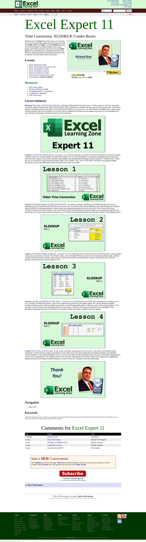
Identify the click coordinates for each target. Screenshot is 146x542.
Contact (41, 11)
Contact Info (105, 517)
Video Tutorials (91, 517)
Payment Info (91, 528)
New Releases (48, 519)
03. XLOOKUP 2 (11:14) (40, 71)
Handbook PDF (36, 91)
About (74, 515)
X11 (40, 14)
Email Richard (106, 528)
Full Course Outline (36, 87)
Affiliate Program (77, 522)
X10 (130, 14)
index (21, 518)
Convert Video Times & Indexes (39, 155)
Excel (29, 14)
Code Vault (47, 528)
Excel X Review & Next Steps (39, 351)
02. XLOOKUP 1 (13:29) (40, 69)
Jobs (73, 521)
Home (16, 11)
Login (31, 517)
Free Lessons (76, 526)
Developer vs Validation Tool (57, 442)
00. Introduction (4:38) (38, 65)
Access (16, 518)
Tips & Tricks (127, 1)
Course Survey (106, 526)
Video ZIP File (36, 89)
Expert (35, 14)
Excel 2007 (115, 3)
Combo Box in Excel (54, 445)
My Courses (32, 521)
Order (89, 515)
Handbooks (90, 519)
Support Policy (106, 519)
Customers (33, 515)
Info (45, 515)
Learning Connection (93, 522)
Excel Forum (127, 3)
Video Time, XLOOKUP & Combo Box (42, 105)
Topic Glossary (48, 522)
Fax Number (105, 524)
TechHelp (29, 11)
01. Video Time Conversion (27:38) (43, 67)
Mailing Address (106, 521)
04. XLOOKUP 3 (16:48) (40, 73)
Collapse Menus (48, 529)
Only (78, 75)
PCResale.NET (76, 529)
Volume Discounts (92, 526)
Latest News (47, 517)
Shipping (90, 529)
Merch (47, 11)
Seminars (17, 533)
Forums (69, 11)
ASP (16, 531)
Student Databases (34, 526)
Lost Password (33, 522)
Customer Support (63, 517)
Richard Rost (76, 524)
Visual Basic (18, 529)
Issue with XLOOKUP (55, 448)
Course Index (123, 5)
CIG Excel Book (128, 6)
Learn (17, 515)
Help (36, 11)
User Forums (47, 521)
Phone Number (106, 522)
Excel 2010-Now (113, 1)
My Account (32, 519)
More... (17, 534)
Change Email (33, 528)
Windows (17, 523)
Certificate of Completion (37, 93)
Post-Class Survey (35, 95)
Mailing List (76, 528)
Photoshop (18, 527)
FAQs (59, 521)
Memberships (33, 524)
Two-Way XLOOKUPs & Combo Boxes (42, 301)
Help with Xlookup (53, 440)
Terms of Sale (91, 531)
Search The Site (48, 526)
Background (76, 517)
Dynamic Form (52, 437)
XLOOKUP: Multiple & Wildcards (40, 254)
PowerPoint (18, 525)
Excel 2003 (115, 5)
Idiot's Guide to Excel (93, 524)
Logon (63, 11)
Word (16, 521)
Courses (22, 11)
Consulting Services (64, 524)
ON (104, 71)
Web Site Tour (62, 519)
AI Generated (47, 91)
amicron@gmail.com (108, 529)
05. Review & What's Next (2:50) (42, 75)
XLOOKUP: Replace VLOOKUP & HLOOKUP (45, 204)
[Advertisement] (73, 506)
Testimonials (76, 519)
